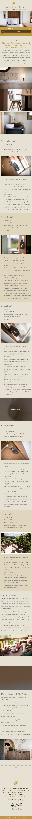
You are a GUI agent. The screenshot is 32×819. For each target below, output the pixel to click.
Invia (3, 34)
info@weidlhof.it (23, 797)
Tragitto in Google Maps (16, 799)
